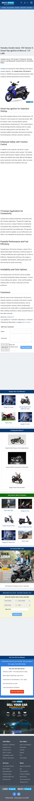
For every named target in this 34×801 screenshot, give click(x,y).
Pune (9, 747)
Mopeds (22, 752)
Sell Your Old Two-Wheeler (17, 657)
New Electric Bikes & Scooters (17, 495)
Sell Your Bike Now (17, 692)
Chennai (5, 750)
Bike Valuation (6, 769)
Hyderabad (12, 745)
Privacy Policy (26, 779)
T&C (21, 779)
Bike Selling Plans (7, 771)
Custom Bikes (23, 758)
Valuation (17, 8)
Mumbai (5, 747)
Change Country (24, 782)
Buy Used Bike (10, 8)
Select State (21, 2)
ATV (21, 755)
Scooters (22, 750)
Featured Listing (7, 774)
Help (21, 771)
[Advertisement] (17, 27)
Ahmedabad (6, 755)
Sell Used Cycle (7, 779)
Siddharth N (10, 317)
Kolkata (5, 758)
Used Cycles (11, 758)
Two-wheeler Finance (8, 766)
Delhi (4, 752)
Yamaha (2, 69)
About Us (22, 766)
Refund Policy (23, 777)
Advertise (25, 771)
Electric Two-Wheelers (25, 745)
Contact (22, 774)
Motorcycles (23, 747)
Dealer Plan (23, 8)
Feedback (27, 774)
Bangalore (5, 745)
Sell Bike (4, 8)
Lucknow (8, 752)
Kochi (9, 750)
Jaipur (11, 755)
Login (27, 2)
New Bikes (29, 8)
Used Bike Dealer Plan (8, 777)
